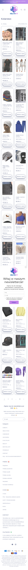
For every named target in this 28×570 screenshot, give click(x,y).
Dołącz (14, 302)
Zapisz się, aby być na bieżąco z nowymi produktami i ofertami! (14, 298)
